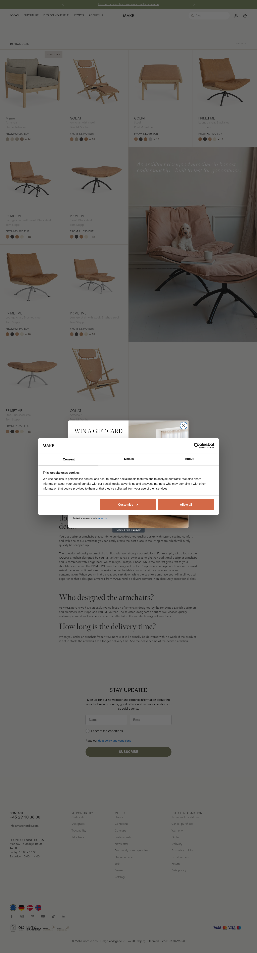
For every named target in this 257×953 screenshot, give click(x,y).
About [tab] (189, 458)
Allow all (186, 504)
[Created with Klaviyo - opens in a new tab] (128, 530)
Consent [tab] (69, 459)
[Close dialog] (183, 425)
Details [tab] (129, 458)
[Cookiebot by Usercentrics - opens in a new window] (196, 446)
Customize (125, 504)
